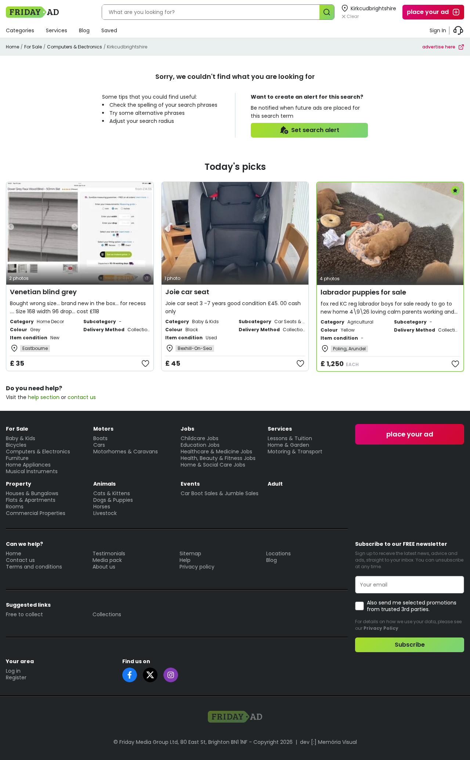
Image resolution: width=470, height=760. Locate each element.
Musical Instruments (32, 471)
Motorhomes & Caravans (125, 451)
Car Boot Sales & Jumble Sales (219, 493)
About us (104, 566)
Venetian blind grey (43, 291)
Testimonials (109, 553)
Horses (101, 506)
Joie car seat (187, 291)
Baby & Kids (20, 438)
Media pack (107, 560)
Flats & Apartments (30, 500)
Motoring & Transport (295, 451)
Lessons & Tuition (290, 438)
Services (56, 30)
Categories (20, 30)
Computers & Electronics (74, 47)
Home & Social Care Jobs (213, 464)
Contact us (20, 560)
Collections (107, 614)
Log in (13, 671)
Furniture (17, 458)
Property (18, 484)
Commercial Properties (35, 513)
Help (185, 560)
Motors (103, 428)
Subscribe (410, 644)
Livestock (105, 513)
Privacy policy (197, 566)
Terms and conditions (34, 566)
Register (16, 677)
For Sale (33, 47)
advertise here (438, 47)
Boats (100, 438)
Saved (109, 30)
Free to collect (24, 614)
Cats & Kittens (111, 493)
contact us (82, 397)
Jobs (187, 428)
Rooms (15, 506)
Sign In (438, 30)
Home (12, 47)
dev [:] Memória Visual (328, 742)
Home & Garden (288, 445)
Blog (84, 30)
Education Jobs (200, 445)
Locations (278, 553)
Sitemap (190, 553)
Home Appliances (28, 464)
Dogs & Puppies (113, 500)
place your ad (428, 12)
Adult (275, 484)
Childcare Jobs (199, 438)
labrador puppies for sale (363, 292)
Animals (104, 484)
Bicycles (16, 445)
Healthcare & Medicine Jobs (216, 451)
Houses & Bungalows (32, 493)
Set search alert (315, 130)
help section (43, 397)
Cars (99, 445)
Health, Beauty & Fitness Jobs (218, 458)
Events (190, 484)
